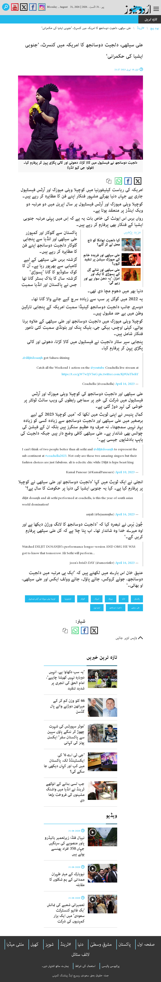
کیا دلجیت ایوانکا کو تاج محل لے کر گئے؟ (103, 242)
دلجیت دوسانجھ (115, 607)
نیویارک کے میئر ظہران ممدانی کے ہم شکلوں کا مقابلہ (66, 879)
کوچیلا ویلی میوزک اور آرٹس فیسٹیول (42, 598)
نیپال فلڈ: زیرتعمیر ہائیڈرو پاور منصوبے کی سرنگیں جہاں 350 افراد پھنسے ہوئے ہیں (64, 846)
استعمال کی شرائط (85, 966)
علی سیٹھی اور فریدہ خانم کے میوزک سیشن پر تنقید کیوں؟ (101, 259)
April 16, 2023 (125, 384)
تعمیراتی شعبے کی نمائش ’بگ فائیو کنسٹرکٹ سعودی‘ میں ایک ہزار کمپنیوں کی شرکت (65, 913)
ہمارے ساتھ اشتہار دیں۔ (55, 966)
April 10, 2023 (125, 472)
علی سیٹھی (135, 607)
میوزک (110, 598)
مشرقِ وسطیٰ (101, 944)
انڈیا (123, 598)
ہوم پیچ (154, 28)
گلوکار (83, 598)
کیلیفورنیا (68, 598)
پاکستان (136, 598)
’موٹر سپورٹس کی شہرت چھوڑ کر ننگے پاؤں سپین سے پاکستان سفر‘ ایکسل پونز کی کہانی (65, 734)
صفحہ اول (146, 944)
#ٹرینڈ (140, 28)
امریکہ (96, 598)
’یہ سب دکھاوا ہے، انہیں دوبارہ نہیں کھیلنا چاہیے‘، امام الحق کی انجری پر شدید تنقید (65, 680)
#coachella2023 (55, 455)
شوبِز (49, 944)
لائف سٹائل (80, 954)
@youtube (97, 367)
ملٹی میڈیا (15, 944)
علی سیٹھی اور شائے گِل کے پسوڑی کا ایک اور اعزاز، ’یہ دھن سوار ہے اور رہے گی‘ (102, 276)
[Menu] (156, 9)
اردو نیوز (97, 607)
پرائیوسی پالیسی (110, 966)
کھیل (35, 944)
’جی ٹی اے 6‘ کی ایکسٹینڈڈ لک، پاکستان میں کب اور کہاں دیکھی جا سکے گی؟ (64, 763)
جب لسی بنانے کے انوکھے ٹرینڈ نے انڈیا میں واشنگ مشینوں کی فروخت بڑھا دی (65, 792)
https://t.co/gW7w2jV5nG (80, 374)
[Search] (5, 7)
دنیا (80, 944)
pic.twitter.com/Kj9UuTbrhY (119, 374)
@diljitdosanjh (33, 357)
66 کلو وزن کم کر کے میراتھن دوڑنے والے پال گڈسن (67, 706)
